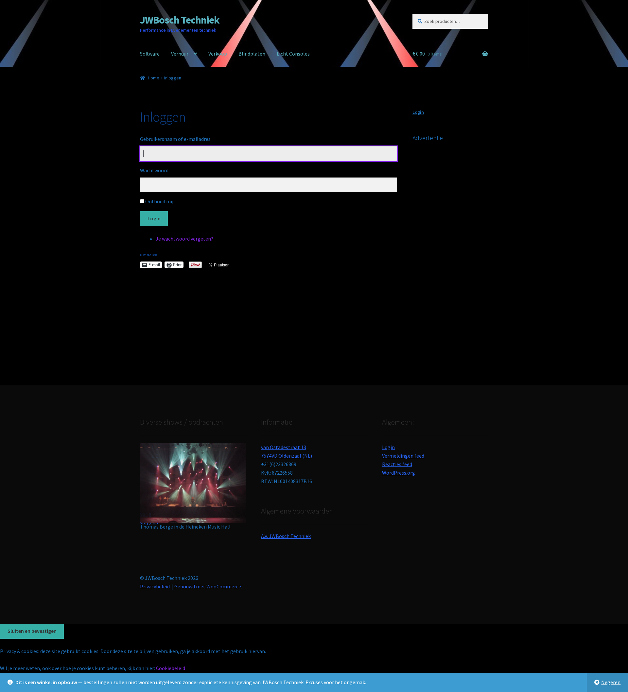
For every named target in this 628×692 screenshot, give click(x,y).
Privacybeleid (155, 586)
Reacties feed (397, 464)
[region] (193, 485)
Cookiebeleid (170, 668)
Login (154, 218)
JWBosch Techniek (179, 19)
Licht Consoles (293, 53)
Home (153, 78)
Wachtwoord (154, 170)
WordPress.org (398, 472)
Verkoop (217, 53)
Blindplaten (251, 53)
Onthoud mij (159, 201)
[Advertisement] (461, 255)
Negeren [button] (610, 682)
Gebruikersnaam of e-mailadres (175, 139)
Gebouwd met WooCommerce (207, 586)
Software (150, 53)
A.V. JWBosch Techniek (286, 536)
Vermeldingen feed (403, 455)
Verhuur (179, 53)
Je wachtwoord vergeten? (184, 238)
